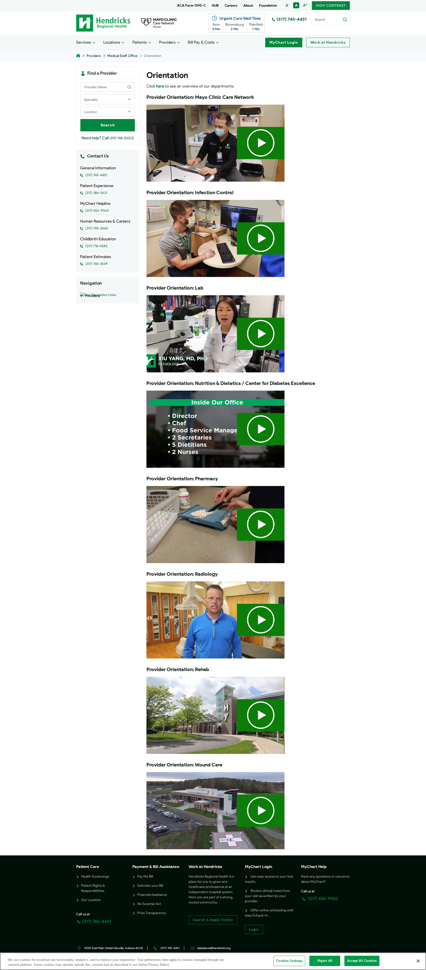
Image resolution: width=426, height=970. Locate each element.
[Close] (418, 960)
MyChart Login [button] (258, 866)
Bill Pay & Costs (201, 42)
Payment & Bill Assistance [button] (155, 866)
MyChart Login (283, 42)
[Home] (78, 56)
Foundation (268, 5)
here (160, 86)
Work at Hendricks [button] (205, 866)
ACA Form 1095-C (191, 5)
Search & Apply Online (213, 920)
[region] (213, 961)
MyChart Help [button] (314, 866)
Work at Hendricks (328, 42)
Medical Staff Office (122, 56)
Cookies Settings (289, 961)
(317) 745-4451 (292, 19)
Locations (111, 42)
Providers (167, 42)
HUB (215, 5)
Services (83, 42)
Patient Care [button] (87, 866)
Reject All (325, 961)
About (248, 5)
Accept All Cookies (361, 961)
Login (254, 929)
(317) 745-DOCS (121, 138)
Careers (231, 5)
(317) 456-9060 (322, 898)
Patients (139, 42)
